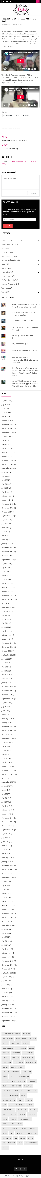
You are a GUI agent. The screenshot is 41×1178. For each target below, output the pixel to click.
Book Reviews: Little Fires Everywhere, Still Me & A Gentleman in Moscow (25, 359)
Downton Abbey (17, 1067)
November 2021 (7, 599)
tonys (22, 1138)
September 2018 (7, 738)
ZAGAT (5, 1147)
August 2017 (6, 786)
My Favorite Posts (8, 280)
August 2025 (6, 436)
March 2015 (5, 901)
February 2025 (6, 452)
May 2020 (5, 667)
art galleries (8, 1038)
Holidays (4, 268)
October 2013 (6, 969)
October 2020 (6, 651)
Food (3, 264)
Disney (5, 1067)
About (20, 1159)
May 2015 (5, 893)
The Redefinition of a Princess (23, 320)
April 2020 (5, 671)
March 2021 (5, 631)
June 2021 (5, 619)
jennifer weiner (9, 1100)
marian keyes (22, 1110)
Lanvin (20, 1100)
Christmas (7, 1062)
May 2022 (5, 575)
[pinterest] (10, 1)
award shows (21, 1038)
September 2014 (7, 925)
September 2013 (7, 973)
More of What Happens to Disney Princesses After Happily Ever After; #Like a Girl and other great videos (25, 383)
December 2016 (7, 818)
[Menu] (20, 12)
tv (3, 1143)
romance (33, 1129)
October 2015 (6, 873)
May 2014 (5, 941)
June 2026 (5, 408)
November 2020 (7, 647)
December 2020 (7, 643)
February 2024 (6, 496)
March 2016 (5, 854)
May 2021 (5, 623)
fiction (5, 1081)
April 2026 (5, 412)
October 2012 (6, 1016)
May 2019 (5, 714)
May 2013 (5, 989)
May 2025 (5, 444)
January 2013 (6, 1005)
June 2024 (5, 480)
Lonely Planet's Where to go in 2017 (25, 350)
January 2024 (6, 500)
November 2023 (7, 508)
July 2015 (4, 885)
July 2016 (4, 838)
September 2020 (7, 655)
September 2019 (7, 699)
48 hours (26, 1034)
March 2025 (5, 448)
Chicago (6, 1057)
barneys (33, 1038)
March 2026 (5, 416)
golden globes (15, 1086)
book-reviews (8, 1048)
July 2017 (4, 790)
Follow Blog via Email (11, 202)
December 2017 (7, 770)
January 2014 (6, 957)
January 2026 (6, 420)
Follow (7, 225)
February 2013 (6, 1001)
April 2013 (5, 993)
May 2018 (5, 754)
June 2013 (5, 985)
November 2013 (7, 965)
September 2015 (7, 877)
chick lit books (28, 1057)
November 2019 (7, 691)
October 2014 (6, 921)
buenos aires (28, 1053)
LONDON (30, 1105)
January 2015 (6, 909)
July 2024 (4, 476)
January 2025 (6, 456)
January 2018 (6, 766)
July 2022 (4, 567)
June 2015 (5, 889)
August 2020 (6, 659)
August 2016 (6, 834)
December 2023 (7, 504)
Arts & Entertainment (9, 240)
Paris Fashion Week (10, 1129)
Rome (5, 1133)
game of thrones (18, 1081)
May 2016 (5, 846)
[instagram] (7, 1)
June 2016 (5, 842)
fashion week (24, 1076)
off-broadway (25, 1119)
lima (10, 1105)
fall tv (12, 1076)
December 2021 (7, 595)
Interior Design (7, 276)
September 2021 (7, 607)
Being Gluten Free (8, 244)
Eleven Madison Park (11, 1072)
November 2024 (7, 464)
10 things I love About (11, 1034)
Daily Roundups (7, 256)
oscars (5, 1124)
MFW (4, 1114)
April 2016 (5, 850)
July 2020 (4, 663)
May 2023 (5, 528)
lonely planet (8, 1110)
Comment (32, 193)
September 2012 (7, 1021)
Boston (6, 1053)
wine (20, 1143)
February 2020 (6, 679)
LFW (4, 1105)
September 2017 (7, 782)
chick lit (15, 1057)
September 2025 (7, 432)
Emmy (5, 1076)
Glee (4, 1086)
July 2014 (4, 933)
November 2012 (7, 1013)
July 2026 (4, 405)
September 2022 (7, 560)
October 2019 (6, 695)
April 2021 (5, 627)
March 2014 (5, 949)
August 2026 (6, 401)
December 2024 (7, 460)
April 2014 (5, 945)
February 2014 (6, 953)
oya (13, 1124)
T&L (15, 1138)
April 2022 (5, 579)
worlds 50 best (31, 1143)
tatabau (6, 24)
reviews (23, 1129)
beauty (5, 1043)
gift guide (32, 1081)
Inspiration (5, 272)
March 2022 (5, 583)
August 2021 (6, 611)
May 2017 (5, 798)
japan (23, 1095)
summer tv (7, 1138)
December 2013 (7, 961)
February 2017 (6, 810)
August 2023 (6, 520)
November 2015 (7, 869)
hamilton (6, 1091)
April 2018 (5, 758)
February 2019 (6, 718)
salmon (19, 1133)
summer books (31, 1133)
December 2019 (7, 687)
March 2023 (5, 536)
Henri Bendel (18, 1091)
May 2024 (5, 484)
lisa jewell (19, 1105)
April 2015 (5, 897)
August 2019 (6, 703)
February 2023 (6, 540)
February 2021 (6, 635)
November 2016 (7, 822)
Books (3, 248)
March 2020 (5, 675)
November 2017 (7, 774)
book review (21, 1048)
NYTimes (13, 1119)
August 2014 (6, 929)
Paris (20, 1124)
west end (11, 1143)
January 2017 (6, 814)
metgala (33, 1110)
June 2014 (5, 937)
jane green (14, 1095)
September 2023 (7, 516)
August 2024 (6, 472)
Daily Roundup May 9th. (20, 343)
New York (31, 1114)
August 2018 (6, 742)
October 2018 (6, 734)
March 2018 (5, 762)
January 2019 (6, 722)
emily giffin (26, 1072)
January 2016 (6, 862)
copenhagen (31, 1062)
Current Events (7, 252)
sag (11, 1133)
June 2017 (5, 794)
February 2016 (6, 858)
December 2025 (7, 424)
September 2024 (7, 468)
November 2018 (7, 730)
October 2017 (6, 778)
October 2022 (6, 555)
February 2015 (6, 905)
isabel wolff (31, 1091)
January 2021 (6, 639)
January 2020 (6, 683)
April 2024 (5, 488)
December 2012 (7, 1009)
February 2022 (6, 587)
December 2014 (7, 913)
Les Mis (29, 1100)
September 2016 (7, 830)
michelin (13, 1114)
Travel (3, 292)
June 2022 (5, 571)
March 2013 (5, 997)
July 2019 (4, 707)
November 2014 (7, 917)
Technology (5, 288)
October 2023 (6, 512)
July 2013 (4, 981)
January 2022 (6, 591)
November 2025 (7, 428)
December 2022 (7, 548)
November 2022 (7, 552)
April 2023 (5, 532)
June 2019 (5, 711)
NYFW (5, 1119)
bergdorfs (15, 1043)
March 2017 (5, 806)
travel (30, 1138)
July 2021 (4, 615)
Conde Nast (18, 1062)
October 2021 (6, 603)
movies (22, 1114)
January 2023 (6, 544)
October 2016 (6, 826)
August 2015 (6, 881)
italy (4, 1095)
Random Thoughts (14, 129)
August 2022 (6, 564)
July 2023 (4, 524)
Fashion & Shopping (9, 260)
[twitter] (3, 1)
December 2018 (7, 726)
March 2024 (5, 492)
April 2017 (5, 802)
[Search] (38, 1)
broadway (16, 1053)
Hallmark (28, 1086)
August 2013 (6, 977)
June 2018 (5, 750)
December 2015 (7, 866)
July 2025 (4, 440)
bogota (26, 1043)
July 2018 (4, 746)
